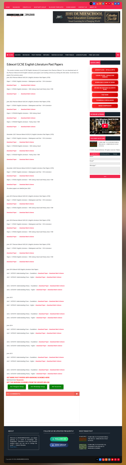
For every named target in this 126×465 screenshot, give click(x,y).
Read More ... (14, 447)
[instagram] (97, 3)
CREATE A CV (27, 7)
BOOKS (17, 55)
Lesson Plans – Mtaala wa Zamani (105, 76)
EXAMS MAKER (71, 7)
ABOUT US (93, 7)
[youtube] (106, 3)
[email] (103, 3)
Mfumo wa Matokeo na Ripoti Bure (105, 88)
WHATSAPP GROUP (40, 7)
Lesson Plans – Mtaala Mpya (105, 70)
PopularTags (105, 154)
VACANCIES (16, 7)
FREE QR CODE (94, 55)
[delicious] (115, 3)
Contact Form (95, 154)
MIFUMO (46, 55)
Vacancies (20, 380)
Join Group (60, 445)
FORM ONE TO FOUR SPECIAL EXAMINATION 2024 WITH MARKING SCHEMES (97, 446)
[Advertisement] (63, 39)
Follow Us (60, 439)
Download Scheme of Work (105, 82)
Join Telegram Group (17, 386)
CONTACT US (82, 7)
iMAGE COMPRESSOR (105, 106)
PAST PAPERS (36, 55)
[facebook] (94, 3)
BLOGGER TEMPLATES (56, 7)
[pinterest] (109, 3)
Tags (115, 154)
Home (11, 55)
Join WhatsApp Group (37, 386)
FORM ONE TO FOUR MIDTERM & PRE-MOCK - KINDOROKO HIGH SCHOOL (109, 144)
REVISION (26, 55)
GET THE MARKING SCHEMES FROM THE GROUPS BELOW (28, 382)
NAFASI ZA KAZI (57, 55)
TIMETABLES (69, 55)
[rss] (100, 3)
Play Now (105, 95)
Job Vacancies (56, 386)
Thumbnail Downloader (105, 100)
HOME (8, 7)
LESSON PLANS (81, 55)
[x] (91, 3)
